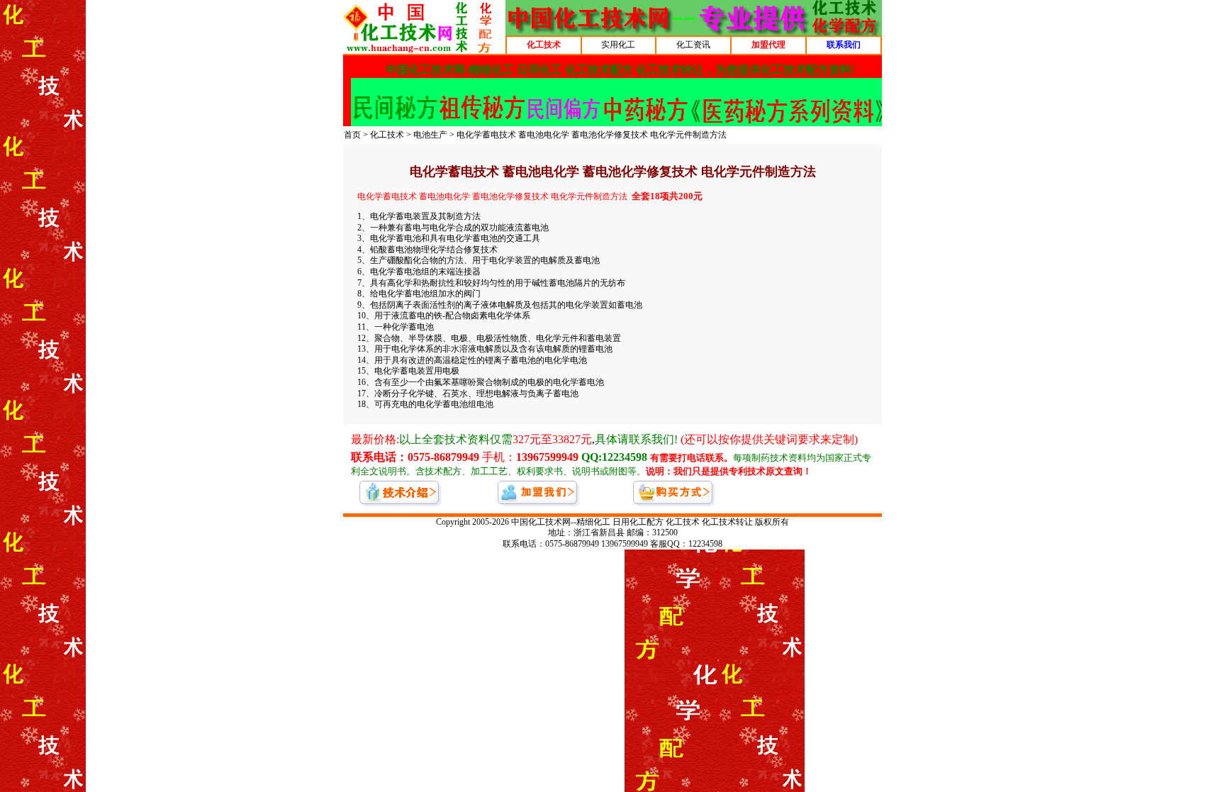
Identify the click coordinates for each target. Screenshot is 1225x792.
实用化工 (618, 45)
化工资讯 (693, 45)
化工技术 (387, 135)
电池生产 (430, 135)
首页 (352, 135)
